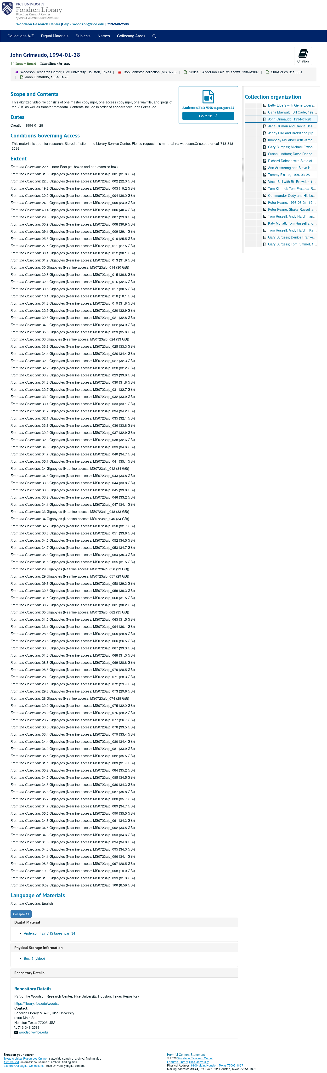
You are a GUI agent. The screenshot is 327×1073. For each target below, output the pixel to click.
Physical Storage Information (38, 947)
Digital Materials (54, 36)
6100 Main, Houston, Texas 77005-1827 (217, 1065)
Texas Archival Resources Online (25, 1058)
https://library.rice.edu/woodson (38, 1003)
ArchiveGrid (11, 1062)
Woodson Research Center (38, 24)
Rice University (199, 1062)
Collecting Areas (131, 36)
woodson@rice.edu (33, 1032)
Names (104, 36)
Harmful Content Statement (186, 1054)
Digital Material (27, 922)
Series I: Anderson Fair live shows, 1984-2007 (224, 71)
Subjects (83, 36)
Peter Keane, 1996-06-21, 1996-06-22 (297, 202)
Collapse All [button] (21, 914)
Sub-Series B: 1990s (286, 71)
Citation (303, 61)
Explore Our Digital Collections (24, 1065)
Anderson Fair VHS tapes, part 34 (49, 933)
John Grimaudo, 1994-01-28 (289, 119)
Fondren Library (177, 1062)
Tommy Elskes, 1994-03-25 (289, 174)
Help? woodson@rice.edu (83, 24)
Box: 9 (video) (34, 958)
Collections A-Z (20, 36)
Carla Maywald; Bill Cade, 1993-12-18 (297, 112)
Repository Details (29, 972)
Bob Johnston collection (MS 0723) (150, 71)
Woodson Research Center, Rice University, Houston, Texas (65, 71)
